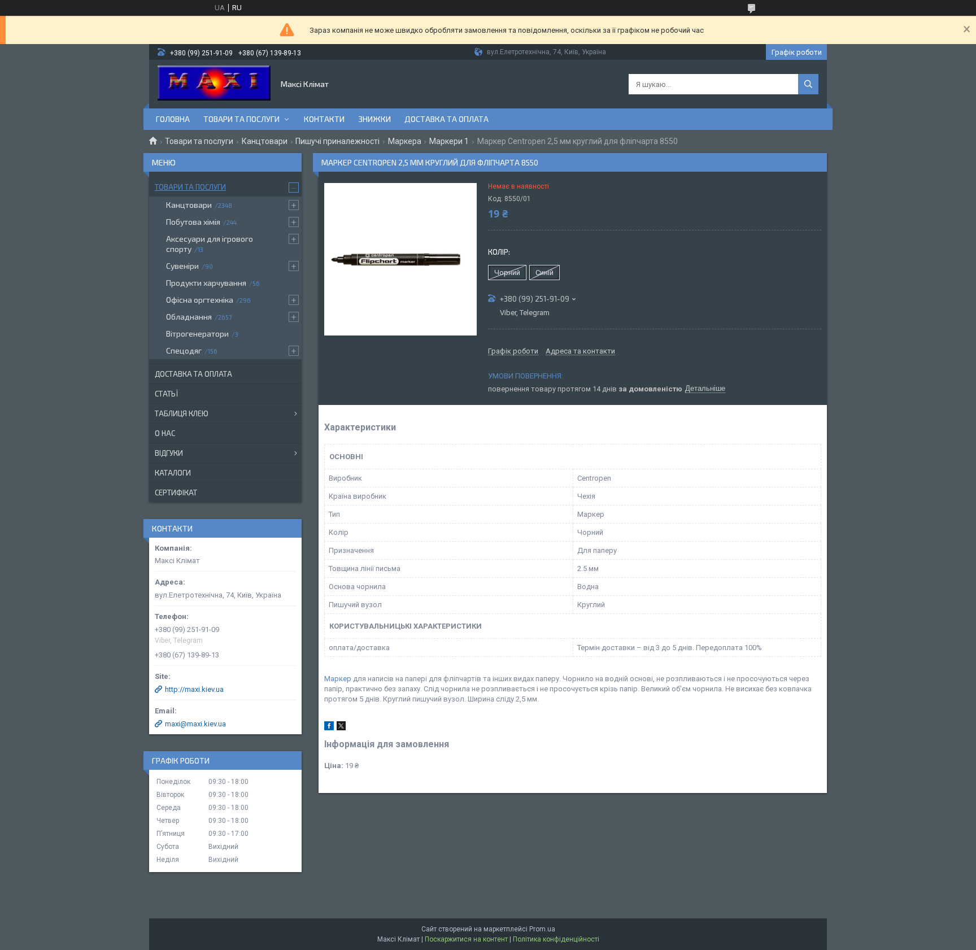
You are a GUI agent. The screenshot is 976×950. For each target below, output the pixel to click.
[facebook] (329, 728)
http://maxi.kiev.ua (194, 689)
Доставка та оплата (446, 119)
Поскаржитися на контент (466, 939)
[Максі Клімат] (214, 84)
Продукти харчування (206, 282)
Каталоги (173, 472)
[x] (341, 728)
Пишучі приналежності (337, 141)
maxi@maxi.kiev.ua (195, 724)
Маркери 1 (449, 141)
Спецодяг (184, 350)
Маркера (404, 141)
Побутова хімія (193, 221)
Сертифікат (176, 492)
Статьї (166, 393)
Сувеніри (182, 266)
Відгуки (169, 452)
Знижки (374, 119)
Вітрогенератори (197, 333)
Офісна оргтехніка (199, 299)
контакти (324, 119)
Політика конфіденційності (556, 939)
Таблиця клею (181, 413)
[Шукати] (808, 84)
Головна (173, 119)
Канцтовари (264, 141)
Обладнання (189, 316)
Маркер (337, 678)
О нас (165, 433)
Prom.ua (542, 929)
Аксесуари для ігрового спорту (209, 244)
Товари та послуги (241, 119)
